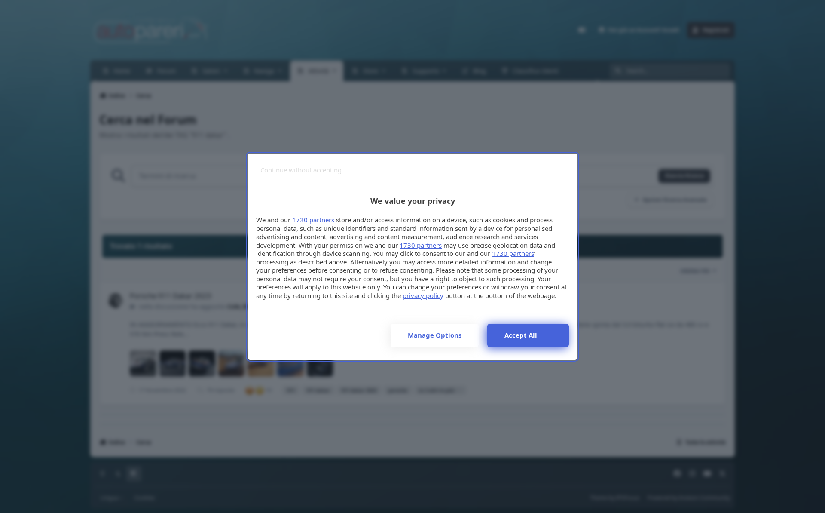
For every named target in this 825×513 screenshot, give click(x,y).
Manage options (434, 335)
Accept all (520, 335)
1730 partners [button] (313, 219)
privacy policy (423, 295)
